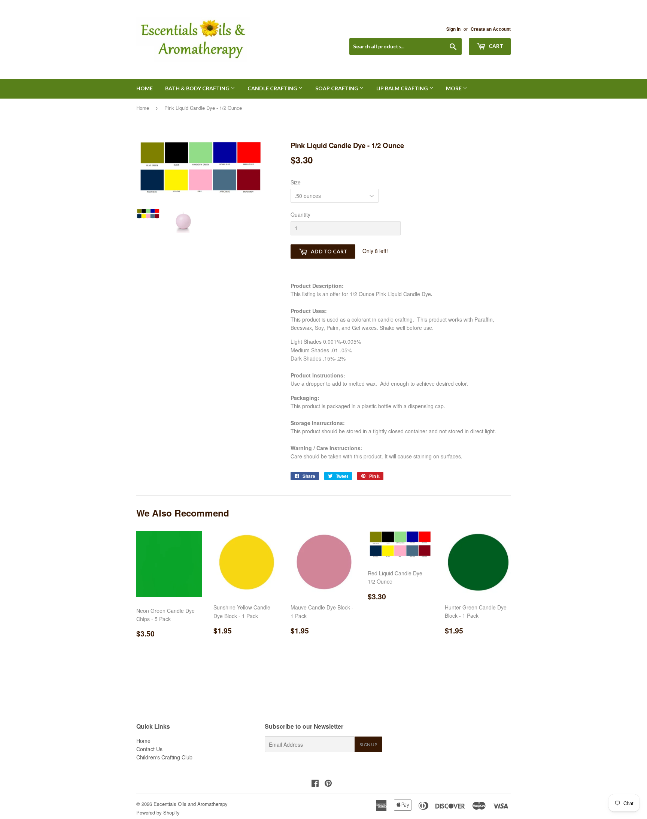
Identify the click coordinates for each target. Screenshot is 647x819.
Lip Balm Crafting (402, 88)
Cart (495, 46)
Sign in (453, 29)
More (454, 88)
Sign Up (368, 744)
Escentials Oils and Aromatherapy (191, 803)
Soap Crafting (337, 88)
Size (296, 182)
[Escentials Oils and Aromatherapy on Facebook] (315, 784)
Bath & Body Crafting (198, 88)
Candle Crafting (272, 88)
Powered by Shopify (158, 812)
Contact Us (149, 749)
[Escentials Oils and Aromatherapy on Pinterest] (328, 784)
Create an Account (491, 29)
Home (144, 88)
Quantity (300, 214)
